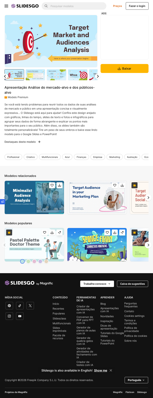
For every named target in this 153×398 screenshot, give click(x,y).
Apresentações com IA (109, 310)
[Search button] (46, 6)
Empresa (97, 157)
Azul (67, 157)
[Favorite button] (81, 21)
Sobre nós (130, 340)
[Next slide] (91, 41)
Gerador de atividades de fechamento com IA (86, 353)
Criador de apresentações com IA (85, 309)
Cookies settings (134, 315)
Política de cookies (135, 335)
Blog (103, 303)
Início (56, 303)
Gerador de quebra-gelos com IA (84, 340)
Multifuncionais (50, 157)
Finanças (81, 157)
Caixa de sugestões (132, 283)
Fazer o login (137, 5)
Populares (59, 313)
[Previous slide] (4, 197)
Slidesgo (142, 392)
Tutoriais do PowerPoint (107, 342)
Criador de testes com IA (84, 363)
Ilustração (132, 157)
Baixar (126, 68)
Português (134, 380)
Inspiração (106, 321)
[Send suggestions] (2, 201)
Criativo (30, 157)
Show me (100, 370)
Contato (129, 311)
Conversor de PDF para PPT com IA (85, 320)
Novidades (107, 316)
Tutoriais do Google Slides (112, 335)
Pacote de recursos (59, 337)
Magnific (118, 392)
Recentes (58, 308)
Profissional (13, 157)
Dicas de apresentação (108, 327)
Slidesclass (59, 318)
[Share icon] (91, 21)
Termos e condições (130, 322)
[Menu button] (6, 6)
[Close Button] (111, 370)
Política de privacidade (131, 329)
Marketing (114, 157)
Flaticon (130, 392)
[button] (97, 76)
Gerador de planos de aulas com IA (86, 330)
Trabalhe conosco (94, 283)
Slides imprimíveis (59, 329)
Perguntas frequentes (131, 305)
